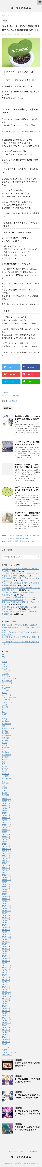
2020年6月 (6, 892)
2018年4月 (6, 953)
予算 (17, 395)
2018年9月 (6, 942)
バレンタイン (7, 702)
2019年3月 (6, 927)
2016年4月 (6, 1011)
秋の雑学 (5, 776)
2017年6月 (6, 977)
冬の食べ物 (6, 724)
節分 (3, 781)
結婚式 (4, 788)
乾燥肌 (4, 714)
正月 (3, 764)
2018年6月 (6, 949)
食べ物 (4, 793)
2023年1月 (6, 818)
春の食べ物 (6, 755)
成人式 (4, 745)
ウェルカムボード (9, 395)
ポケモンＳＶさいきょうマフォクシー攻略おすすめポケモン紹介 (27, 1113)
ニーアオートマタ (9, 697)
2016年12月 (6, 992)
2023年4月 (6, 811)
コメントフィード (9, 1052)
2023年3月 (6, 813)
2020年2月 (6, 901)
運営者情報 (33, 1151)
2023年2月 (6, 815)
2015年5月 (6, 1037)
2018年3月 (6, 956)
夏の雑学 (5, 733)
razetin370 (13, 401)
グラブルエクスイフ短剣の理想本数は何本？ (20, 625)
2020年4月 (6, 896)
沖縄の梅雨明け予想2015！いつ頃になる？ (24, 541)
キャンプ (5, 686)
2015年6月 (6, 1035)
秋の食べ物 (6, 778)
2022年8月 (6, 830)
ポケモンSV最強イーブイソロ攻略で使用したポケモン (27, 1080)
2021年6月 (6, 863)
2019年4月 (6, 925)
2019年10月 (6, 911)
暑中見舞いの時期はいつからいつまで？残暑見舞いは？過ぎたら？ (27, 419)
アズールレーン (8, 676)
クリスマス (6, 688)
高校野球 (5, 795)
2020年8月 (6, 887)
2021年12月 (6, 849)
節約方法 (5, 783)
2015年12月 (6, 1020)
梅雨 (3, 762)
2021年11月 (6, 851)
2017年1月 (6, 989)
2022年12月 (6, 820)
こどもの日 (6, 671)
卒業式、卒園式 (8, 728)
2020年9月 (6, 884)
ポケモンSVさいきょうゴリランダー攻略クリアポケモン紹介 (27, 1096)
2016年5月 (6, 1008)
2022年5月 (6, 837)
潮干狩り (5, 769)
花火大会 (5, 790)
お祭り (4, 666)
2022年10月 (6, 825)
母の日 (4, 767)
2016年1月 (6, 1018)
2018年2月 (6, 958)
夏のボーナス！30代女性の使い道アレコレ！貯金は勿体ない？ (27, 514)
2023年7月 (6, 803)
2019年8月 (6, 915)
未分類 (6, 392)
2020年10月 (6, 882)
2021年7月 (6, 861)
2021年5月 (6, 865)
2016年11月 (6, 994)
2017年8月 (6, 973)
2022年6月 (6, 834)
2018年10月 (6, 939)
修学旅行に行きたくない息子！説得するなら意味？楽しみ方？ (27, 466)
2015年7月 (6, 1032)
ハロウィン (6, 700)
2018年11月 (6, 937)
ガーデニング (7, 683)
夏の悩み (5, 731)
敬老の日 (5, 747)
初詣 (3, 726)
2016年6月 (6, 1006)
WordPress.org (8, 1055)
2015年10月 (6, 1025)
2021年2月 (6, 872)
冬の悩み (5, 721)
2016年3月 (6, 1013)
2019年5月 (6, 923)
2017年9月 (6, 970)
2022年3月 (6, 842)
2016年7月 (6, 1004)
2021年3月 (6, 870)
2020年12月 (6, 877)
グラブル (5, 690)
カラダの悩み (7, 681)
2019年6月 (6, 920)
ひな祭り (5, 674)
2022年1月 (6, 846)
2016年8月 (6, 1001)
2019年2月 (6, 930)
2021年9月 (6, 856)
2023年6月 (6, 806)
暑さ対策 (5, 757)
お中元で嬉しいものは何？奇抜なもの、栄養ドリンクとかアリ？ (27, 490)
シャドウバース (8, 695)
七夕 (3, 712)
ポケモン (5, 707)
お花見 (4, 669)
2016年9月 (6, 999)
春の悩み (5, 752)
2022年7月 (6, 832)
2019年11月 (6, 908)
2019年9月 (6, 913)
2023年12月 (6, 799)
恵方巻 (4, 743)
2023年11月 (6, 801)
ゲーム (4, 693)
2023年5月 (6, 808)
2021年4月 (6, 868)
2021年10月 (6, 853)
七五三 (4, 709)
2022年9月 (6, 827)
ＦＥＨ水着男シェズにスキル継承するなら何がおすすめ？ (27, 1128)
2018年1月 (6, 961)
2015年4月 (6, 1039)
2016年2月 (6, 1015)
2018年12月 (6, 934)
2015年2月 (6, 1044)
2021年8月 (6, 858)
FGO (3, 657)
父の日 (4, 771)
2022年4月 (6, 839)
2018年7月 (6, 946)
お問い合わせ (13, 1151)
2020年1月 (6, 903)
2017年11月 (6, 965)
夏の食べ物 (6, 736)
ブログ (4, 705)
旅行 (3, 750)
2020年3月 (6, 899)
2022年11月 (6, 822)
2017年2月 (6, 987)
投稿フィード (7, 1050)
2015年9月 (6, 1027)
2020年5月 (6, 894)
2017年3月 (6, 984)
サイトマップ (23, 1151)
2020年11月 (6, 880)
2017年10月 (6, 968)
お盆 (3, 664)
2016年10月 (6, 996)
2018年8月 (6, 944)
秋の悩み (5, 774)
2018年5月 (6, 951)
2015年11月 (6, 1023)
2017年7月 (6, 975)
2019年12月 (6, 906)
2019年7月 (6, 918)
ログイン (5, 1048)
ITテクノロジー (8, 659)
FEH (3, 655)
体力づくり (6, 719)
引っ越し (5, 740)
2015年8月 (6, 1030)
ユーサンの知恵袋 (21, 7)
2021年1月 (6, 875)
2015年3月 (6, 1042)
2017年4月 (6, 982)
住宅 (3, 716)
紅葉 (3, 786)
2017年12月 (6, 963)
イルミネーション (9, 678)
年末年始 (5, 738)
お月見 (4, 662)
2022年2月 (6, 844)
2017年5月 (6, 980)
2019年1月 (6, 932)
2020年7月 (6, 889)
